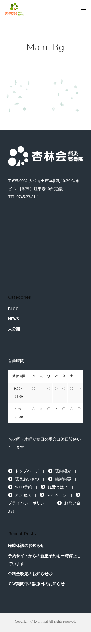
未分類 (14, 329)
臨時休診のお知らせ (26, 545)
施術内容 (63, 479)
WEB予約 (23, 487)
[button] (83, 9)
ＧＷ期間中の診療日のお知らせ (36, 583)
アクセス (23, 495)
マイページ (57, 495)
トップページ (27, 471)
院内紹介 (63, 471)
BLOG (13, 309)
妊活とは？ (58, 487)
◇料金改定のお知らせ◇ (30, 573)
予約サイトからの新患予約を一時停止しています (44, 559)
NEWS (13, 319)
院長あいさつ (27, 479)
